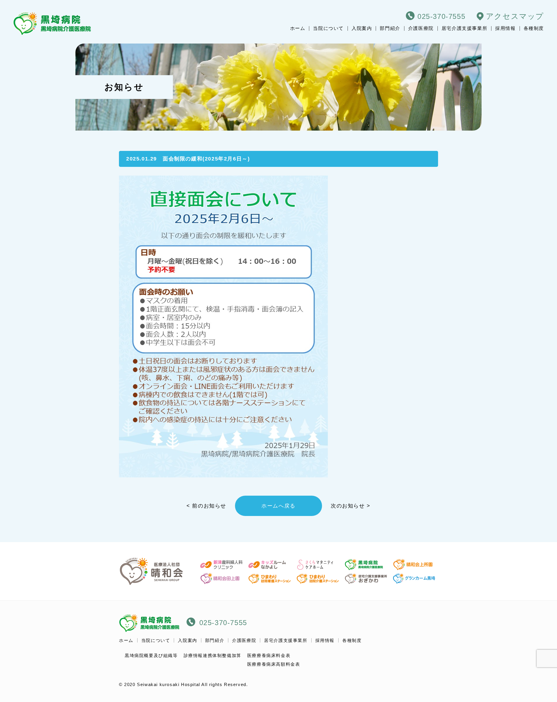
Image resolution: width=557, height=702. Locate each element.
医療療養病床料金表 (268, 655)
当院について (328, 28)
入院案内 (362, 28)
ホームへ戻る (278, 506)
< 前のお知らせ (206, 506)
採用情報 (505, 28)
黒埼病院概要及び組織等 (151, 655)
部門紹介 (390, 28)
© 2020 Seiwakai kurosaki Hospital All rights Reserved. (183, 684)
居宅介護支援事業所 (464, 28)
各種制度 (534, 28)
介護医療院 (421, 28)
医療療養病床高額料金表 (273, 664)
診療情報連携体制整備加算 (212, 655)
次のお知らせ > (350, 506)
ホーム (297, 28)
